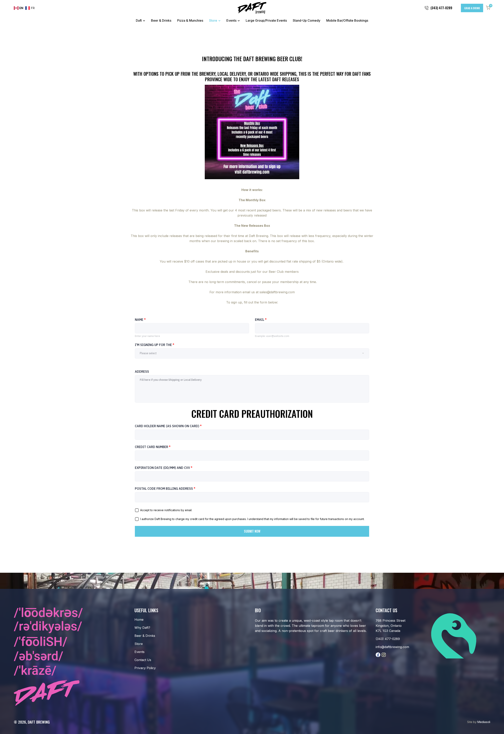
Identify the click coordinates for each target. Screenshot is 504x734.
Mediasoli (483, 722)
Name (140, 320)
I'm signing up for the (154, 345)
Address (142, 371)
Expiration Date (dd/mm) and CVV (163, 468)
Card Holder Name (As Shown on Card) (168, 426)
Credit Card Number (152, 447)
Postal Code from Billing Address (165, 489)
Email (261, 320)
